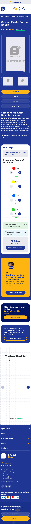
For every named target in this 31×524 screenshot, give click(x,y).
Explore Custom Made (15, 292)
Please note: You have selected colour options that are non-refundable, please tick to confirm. (16, 223)
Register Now (15, 317)
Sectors (4, 448)
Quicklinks (5, 429)
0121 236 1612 (16, 2)
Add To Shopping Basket (15, 248)
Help (3, 434)
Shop (3, 443)
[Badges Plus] (3, 9)
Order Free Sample (15, 338)
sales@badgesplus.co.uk (9, 482)
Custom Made (7, 438)
